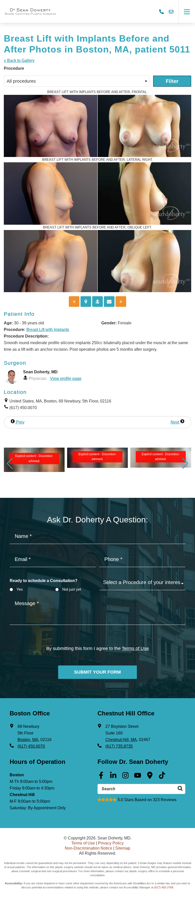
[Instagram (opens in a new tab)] (125, 777)
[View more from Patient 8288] (161, 458)
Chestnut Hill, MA (121, 739)
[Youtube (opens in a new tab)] (137, 777)
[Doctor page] (97, 301)
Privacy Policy (111, 843)
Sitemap (122, 848)
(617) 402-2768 (163, 887)
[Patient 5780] (74, 301)
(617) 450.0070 (31, 746)
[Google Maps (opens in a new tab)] (149, 777)
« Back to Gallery (19, 60)
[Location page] (85, 301)
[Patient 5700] (121, 301)
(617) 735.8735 (119, 746)
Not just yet (71, 589)
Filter (172, 81)
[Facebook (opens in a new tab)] (101, 777)
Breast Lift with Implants (47, 329)
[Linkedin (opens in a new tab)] (113, 777)
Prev (19, 422)
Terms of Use (135, 648)
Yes (20, 589)
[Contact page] (109, 301)
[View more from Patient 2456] (97, 457)
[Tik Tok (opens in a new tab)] (162, 777)
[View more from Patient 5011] (34, 457)
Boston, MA (28, 739)
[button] (9, 463)
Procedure (14, 68)
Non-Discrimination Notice (88, 848)
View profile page (66, 378)
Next (175, 422)
